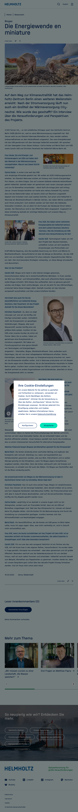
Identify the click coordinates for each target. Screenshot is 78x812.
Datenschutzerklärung (47, 414)
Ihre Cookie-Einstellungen (36, 385)
